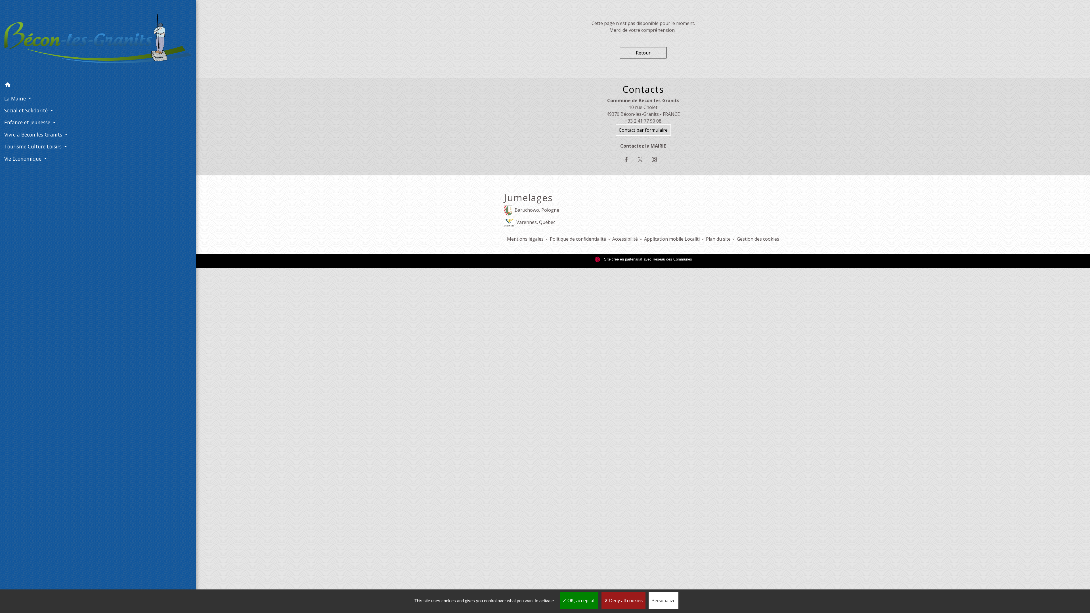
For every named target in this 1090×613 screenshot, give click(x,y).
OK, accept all (581, 600)
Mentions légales (525, 239)
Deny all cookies (625, 600)
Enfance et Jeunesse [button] (28, 122)
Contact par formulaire (643, 130)
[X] (643, 159)
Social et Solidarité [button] (26, 110)
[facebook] (629, 159)
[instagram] (657, 159)
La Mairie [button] (15, 98)
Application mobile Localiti (672, 239)
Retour (643, 53)
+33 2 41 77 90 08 (643, 121)
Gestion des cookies (758, 239)
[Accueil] (98, 39)
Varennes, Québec (535, 222)
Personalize (663, 600)
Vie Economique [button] (23, 158)
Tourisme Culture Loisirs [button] (33, 146)
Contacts (643, 89)
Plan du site (718, 239)
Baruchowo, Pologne (537, 210)
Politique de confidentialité (578, 239)
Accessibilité (625, 239)
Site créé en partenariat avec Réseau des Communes (647, 259)
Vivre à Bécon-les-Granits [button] (34, 134)
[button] (98, 85)
